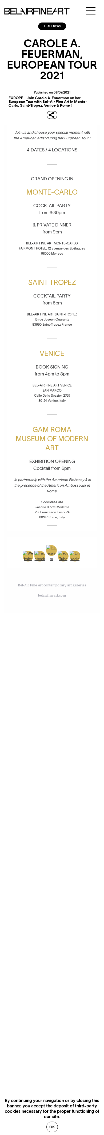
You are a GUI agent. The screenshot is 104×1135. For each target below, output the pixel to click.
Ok (52, 1127)
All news (54, 26)
